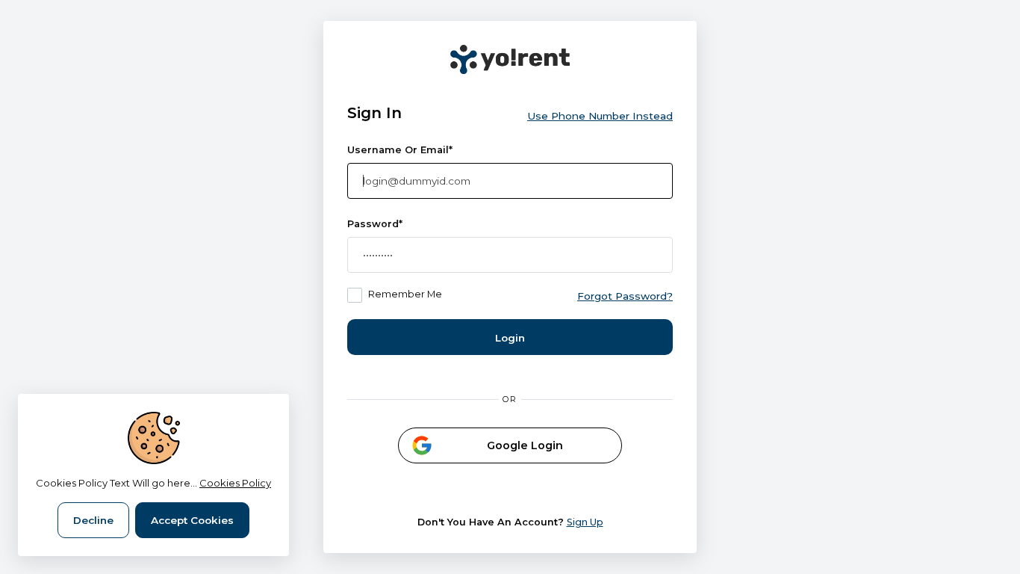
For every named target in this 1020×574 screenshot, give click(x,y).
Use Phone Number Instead (600, 116)
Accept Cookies (192, 520)
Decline (93, 520)
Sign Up (585, 522)
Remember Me (405, 294)
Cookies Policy (235, 483)
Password (374, 223)
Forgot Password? (625, 296)
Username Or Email (400, 149)
